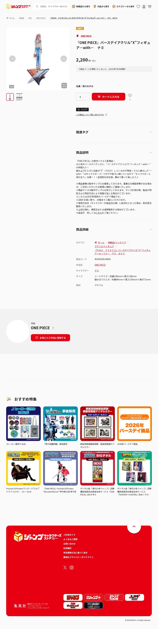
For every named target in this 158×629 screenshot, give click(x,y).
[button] (10, 97)
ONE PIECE (86, 36)
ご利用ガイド (69, 534)
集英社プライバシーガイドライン (78, 557)
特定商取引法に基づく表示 (75, 552)
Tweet (82, 109)
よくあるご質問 (70, 539)
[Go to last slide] (12, 58)
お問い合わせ (69, 543)
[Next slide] (64, 58)
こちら (99, 212)
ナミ (97, 270)
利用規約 (67, 548)
